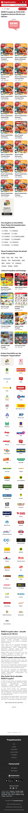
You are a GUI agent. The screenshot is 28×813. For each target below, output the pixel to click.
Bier (12, 257)
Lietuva (13, 794)
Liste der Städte (14, 752)
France (21, 793)
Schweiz (8, 793)
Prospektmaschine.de (18, 800)
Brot (9, 260)
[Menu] (25, 2)
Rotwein (10, 266)
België (21, 791)
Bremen (14, 245)
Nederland (17, 794)
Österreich (12, 791)
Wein (21, 257)
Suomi (17, 793)
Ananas (8, 263)
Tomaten (4, 266)
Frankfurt (6, 236)
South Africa (9, 796)
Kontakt (14, 746)
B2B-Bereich (14, 770)
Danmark (13, 793)
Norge (22, 794)
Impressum (14, 757)
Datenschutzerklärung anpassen (14, 804)
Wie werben (14, 768)
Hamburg (14, 230)
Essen (5, 242)
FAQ (14, 744)
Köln (14, 233)
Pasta (16, 257)
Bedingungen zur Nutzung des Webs (14, 807)
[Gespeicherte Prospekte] (20, 2)
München (6, 233)
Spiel (23, 260)
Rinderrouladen (16, 260)
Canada (3, 793)
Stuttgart (5, 239)
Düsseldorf (15, 239)
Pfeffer (16, 266)
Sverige (3, 796)
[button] (23, 2)
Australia (17, 791)
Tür (13, 263)
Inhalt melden (14, 749)
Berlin (5, 230)
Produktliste (14, 755)
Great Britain (4, 794)
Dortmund (14, 242)
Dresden (5, 245)
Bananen (4, 260)
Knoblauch (18, 263)
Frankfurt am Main (17, 236)
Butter (3, 257)
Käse (8, 257)
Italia (9, 794)
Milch (3, 263)
